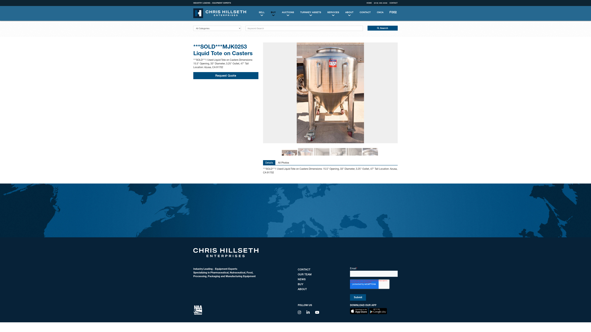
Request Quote (225, 75)
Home (369, 3)
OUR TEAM (305, 274)
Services (333, 12)
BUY (273, 12)
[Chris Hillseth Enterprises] (219, 13)
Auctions (288, 12)
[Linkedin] (308, 312)
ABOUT (349, 12)
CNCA (380, 12)
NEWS (302, 279)
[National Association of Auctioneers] (198, 309)
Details (269, 162)
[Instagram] (299, 312)
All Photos (283, 162)
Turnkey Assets (310, 12)
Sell (262, 12)
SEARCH (392, 12)
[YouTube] (317, 312)
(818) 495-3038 (380, 3)
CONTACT (394, 3)
